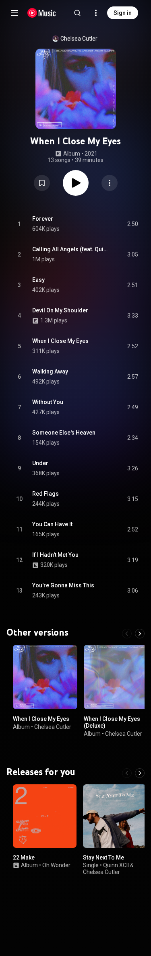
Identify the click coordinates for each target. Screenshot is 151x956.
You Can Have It (52, 524)
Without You (47, 402)
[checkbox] (132, 224)
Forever (42, 218)
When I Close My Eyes (60, 341)
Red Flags (45, 493)
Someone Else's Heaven (63, 432)
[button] (42, 183)
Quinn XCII (116, 865)
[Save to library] (42, 183)
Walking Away (50, 371)
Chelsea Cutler (78, 38)
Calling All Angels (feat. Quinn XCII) (70, 249)
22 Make (24, 857)
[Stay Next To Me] (115, 816)
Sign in (123, 13)
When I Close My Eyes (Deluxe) (112, 722)
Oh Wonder (56, 865)
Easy (38, 280)
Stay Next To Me (103, 857)
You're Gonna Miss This (63, 585)
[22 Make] (45, 816)
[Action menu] (109, 183)
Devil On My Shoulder (60, 310)
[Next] (139, 633)
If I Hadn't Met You (55, 555)
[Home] (41, 13)
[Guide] (14, 13)
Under (40, 463)
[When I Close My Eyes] (45, 677)
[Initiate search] (77, 12)
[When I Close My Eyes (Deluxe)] (116, 677)
